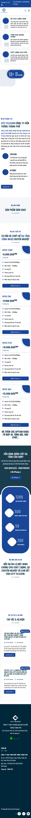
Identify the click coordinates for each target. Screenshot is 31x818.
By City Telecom (9, 642)
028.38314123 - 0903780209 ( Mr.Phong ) (21, 3)
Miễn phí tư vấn (15, 286)
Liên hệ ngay (15, 477)
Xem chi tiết (6, 187)
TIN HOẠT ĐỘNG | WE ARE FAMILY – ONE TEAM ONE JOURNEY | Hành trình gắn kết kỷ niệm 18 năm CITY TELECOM (15, 636)
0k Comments (20, 642)
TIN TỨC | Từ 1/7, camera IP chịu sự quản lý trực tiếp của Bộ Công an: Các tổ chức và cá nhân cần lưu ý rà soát (15, 673)
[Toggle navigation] (29, 10)
